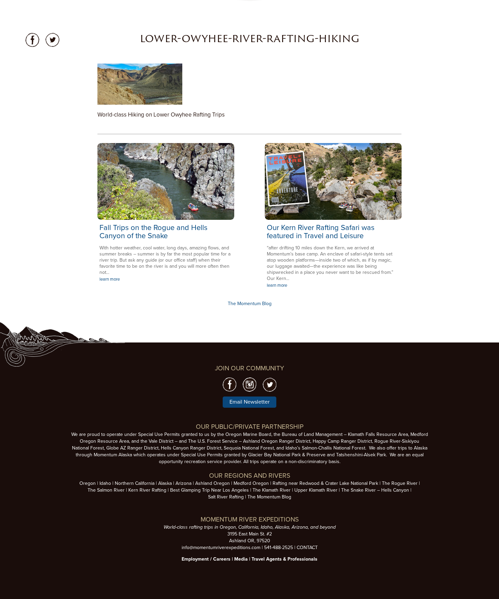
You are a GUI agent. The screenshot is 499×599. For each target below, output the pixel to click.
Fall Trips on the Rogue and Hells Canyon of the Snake (153, 231)
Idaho (105, 483)
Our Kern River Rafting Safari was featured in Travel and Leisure (320, 231)
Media (241, 559)
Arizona (183, 483)
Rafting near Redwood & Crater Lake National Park (325, 483)
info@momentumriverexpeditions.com (221, 547)
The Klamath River (272, 490)
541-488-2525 (278, 547)
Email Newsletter (249, 402)
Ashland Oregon (212, 483)
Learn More (165, 181)
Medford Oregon (251, 483)
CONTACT (307, 547)
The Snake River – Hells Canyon (375, 490)
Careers (221, 559)
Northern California (134, 483)
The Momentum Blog (250, 303)
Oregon (87, 483)
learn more (109, 279)
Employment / (197, 559)
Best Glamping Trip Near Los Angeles (209, 490)
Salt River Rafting (226, 497)
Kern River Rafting (147, 490)
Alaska (165, 483)
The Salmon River (106, 490)
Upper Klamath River (315, 490)
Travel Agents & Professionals (284, 559)
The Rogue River (400, 483)
